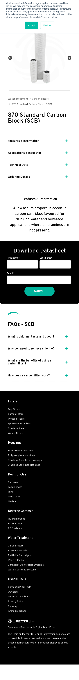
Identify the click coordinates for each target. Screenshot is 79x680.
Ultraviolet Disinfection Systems (26, 565)
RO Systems (15, 528)
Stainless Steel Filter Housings (25, 460)
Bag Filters (14, 409)
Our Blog (13, 592)
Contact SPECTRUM (19, 587)
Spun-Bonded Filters (19, 423)
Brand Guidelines (17, 611)
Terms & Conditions (19, 596)
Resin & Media (16, 560)
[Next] (69, 58)
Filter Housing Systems (21, 450)
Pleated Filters (16, 419)
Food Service (15, 487)
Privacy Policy (16, 601)
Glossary (12, 606)
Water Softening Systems (22, 569)
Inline (11, 492)
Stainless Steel (16, 428)
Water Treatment (18, 99)
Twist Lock (14, 496)
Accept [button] (31, 25)
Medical (12, 501)
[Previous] (10, 58)
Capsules (13, 482)
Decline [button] (47, 25)
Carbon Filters (40, 99)
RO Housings (15, 523)
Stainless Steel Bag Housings (24, 465)
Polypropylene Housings (21, 455)
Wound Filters (15, 433)
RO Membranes (16, 518)
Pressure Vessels (17, 550)
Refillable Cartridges (19, 555)
